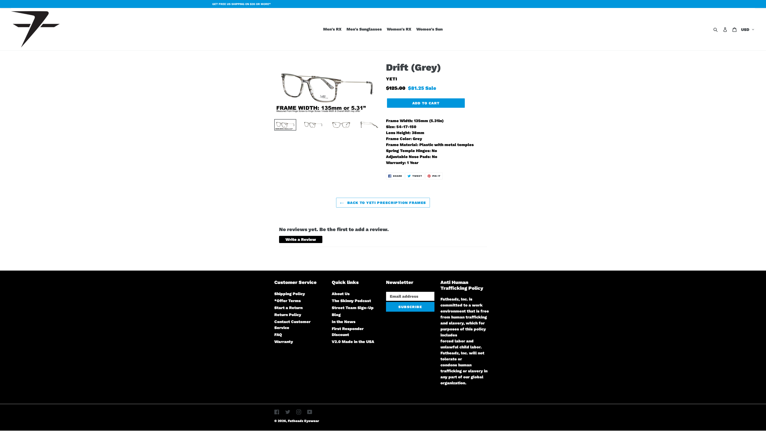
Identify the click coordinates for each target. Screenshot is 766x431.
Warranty (283, 341)
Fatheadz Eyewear (303, 421)
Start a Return (288, 307)
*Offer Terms (287, 300)
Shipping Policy (289, 293)
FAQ (278, 334)
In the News (343, 321)
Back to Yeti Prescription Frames (386, 203)
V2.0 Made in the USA (353, 341)
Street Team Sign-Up (353, 307)
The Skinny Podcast (351, 300)
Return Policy (287, 314)
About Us (341, 293)
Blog (336, 314)
